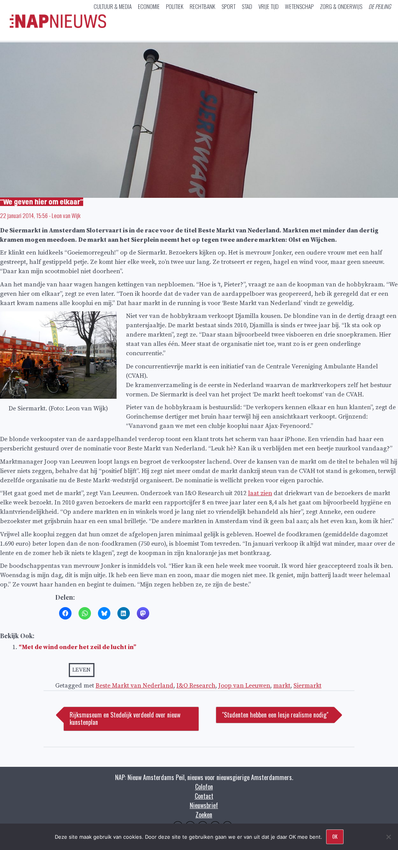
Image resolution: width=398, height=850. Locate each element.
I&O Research (195, 685)
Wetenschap (299, 6)
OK (334, 836)
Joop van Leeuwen (244, 685)
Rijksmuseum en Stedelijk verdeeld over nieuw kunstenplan (125, 718)
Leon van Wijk (66, 215)
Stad (247, 6)
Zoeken (204, 814)
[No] (388, 837)
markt (281, 685)
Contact (204, 796)
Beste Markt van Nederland (134, 685)
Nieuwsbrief (204, 805)
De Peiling (379, 6)
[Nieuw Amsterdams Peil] (58, 26)
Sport (229, 6)
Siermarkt (307, 685)
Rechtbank (202, 6)
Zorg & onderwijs (341, 6)
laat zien (260, 493)
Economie (149, 6)
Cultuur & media (113, 6)
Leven (81, 670)
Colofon (204, 786)
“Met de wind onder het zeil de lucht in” (77, 647)
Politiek (174, 6)
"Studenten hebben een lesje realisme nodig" (275, 714)
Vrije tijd (268, 6)
